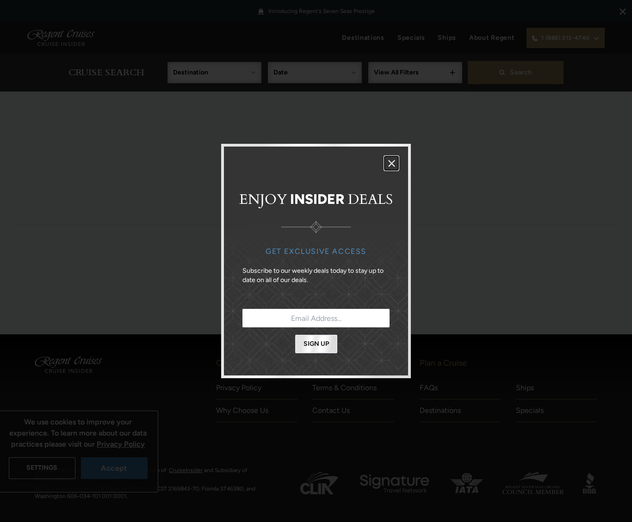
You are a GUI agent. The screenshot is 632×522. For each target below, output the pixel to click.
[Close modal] (391, 163)
